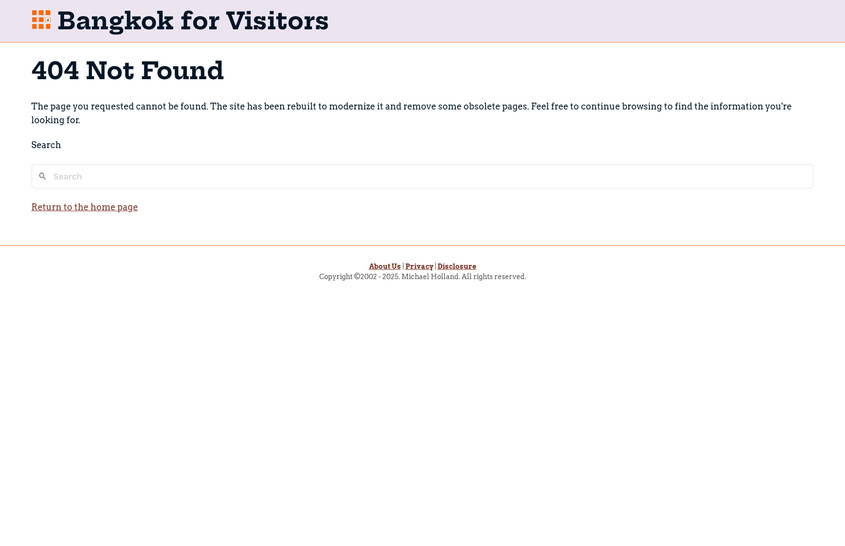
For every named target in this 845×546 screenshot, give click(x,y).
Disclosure (457, 266)
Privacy (419, 266)
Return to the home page (84, 207)
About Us (385, 266)
